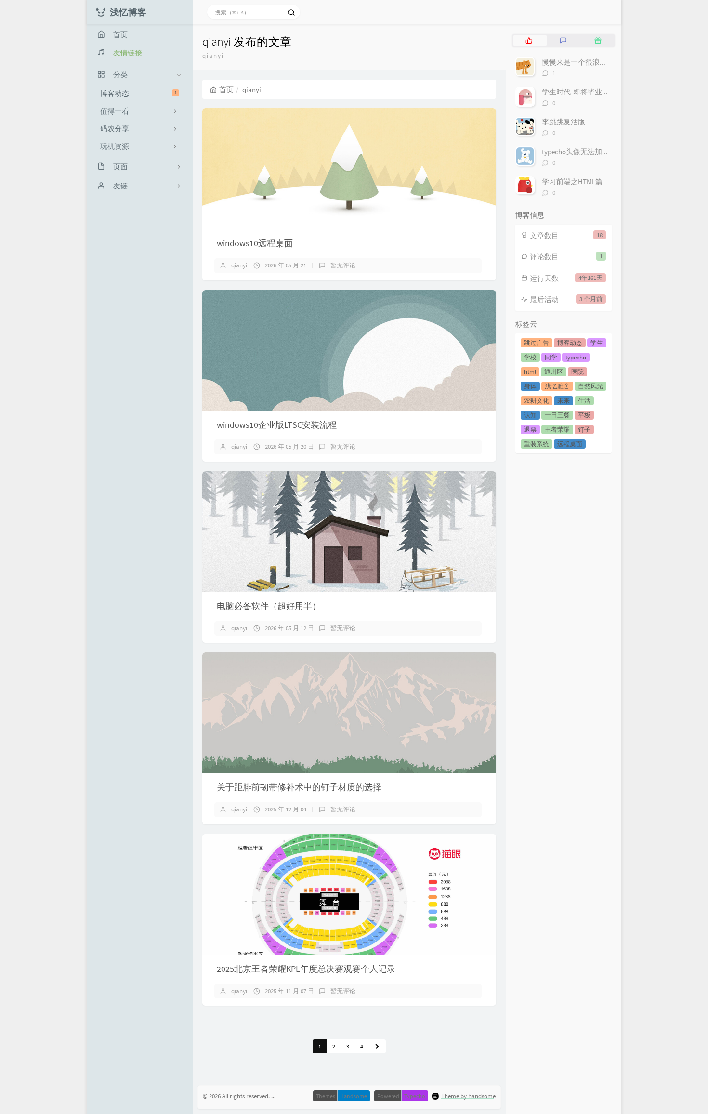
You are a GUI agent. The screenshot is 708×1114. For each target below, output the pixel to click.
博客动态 (138, 93)
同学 (551, 357)
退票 (530, 429)
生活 (584, 401)
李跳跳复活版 (563, 121)
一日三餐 (557, 415)
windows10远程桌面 (255, 243)
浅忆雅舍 (557, 386)
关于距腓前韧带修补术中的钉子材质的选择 (299, 787)
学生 (596, 343)
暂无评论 (342, 265)
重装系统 (536, 444)
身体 (530, 386)
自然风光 (590, 386)
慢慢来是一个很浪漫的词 (581, 61)
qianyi (239, 265)
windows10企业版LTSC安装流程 (277, 424)
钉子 (584, 429)
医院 (577, 372)
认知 (530, 415)
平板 (584, 415)
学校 (530, 357)
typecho (575, 357)
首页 (226, 89)
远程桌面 (569, 444)
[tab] (529, 40)
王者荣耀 (557, 429)
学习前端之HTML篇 (572, 181)
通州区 (553, 372)
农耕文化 (536, 401)
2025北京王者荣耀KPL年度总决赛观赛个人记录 (306, 968)
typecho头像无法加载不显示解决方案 (601, 151)
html (530, 372)
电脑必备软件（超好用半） (269, 605)
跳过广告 (536, 343)
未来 (563, 401)
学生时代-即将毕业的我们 (583, 91)
